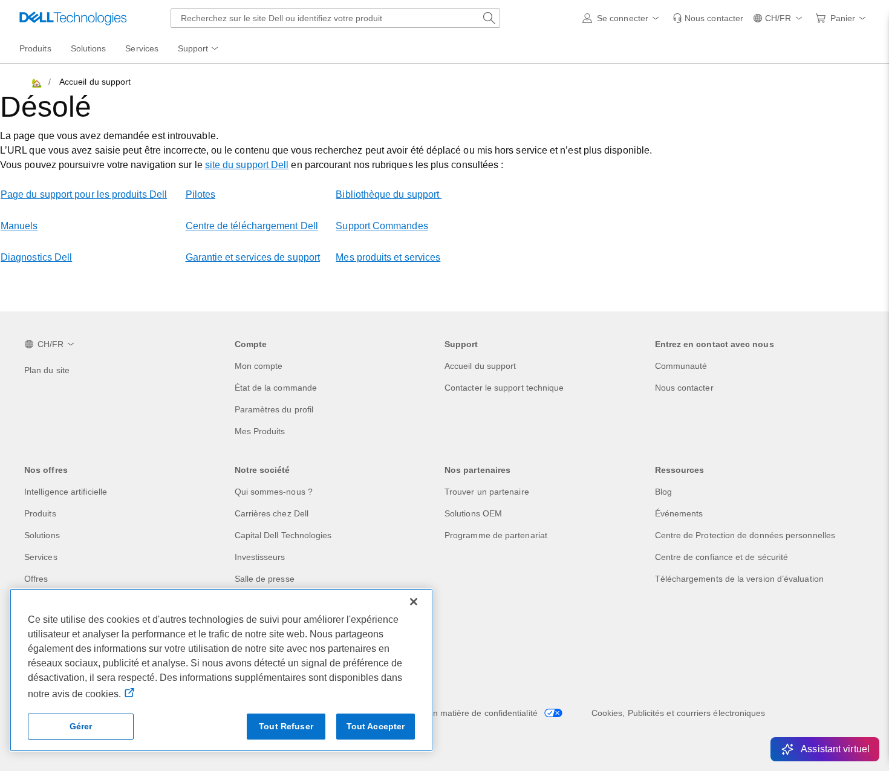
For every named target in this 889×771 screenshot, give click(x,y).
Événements (679, 513)
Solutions (42, 535)
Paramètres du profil (274, 409)
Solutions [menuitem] (88, 48)
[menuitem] (199, 49)
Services (40, 557)
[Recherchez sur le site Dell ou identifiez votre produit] (489, 18)
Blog (663, 491)
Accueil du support (480, 366)
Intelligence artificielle (65, 491)
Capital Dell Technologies (283, 535)
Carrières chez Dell (272, 513)
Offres (36, 579)
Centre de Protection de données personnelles (745, 535)
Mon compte (259, 366)
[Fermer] (413, 601)
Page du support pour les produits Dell (84, 194)
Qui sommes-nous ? (274, 491)
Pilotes (201, 194)
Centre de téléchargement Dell (252, 226)
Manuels (19, 226)
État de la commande (276, 387)
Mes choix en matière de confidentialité (463, 713)
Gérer (81, 726)
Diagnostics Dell (36, 257)
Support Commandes (382, 226)
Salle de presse (265, 579)
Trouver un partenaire (486, 491)
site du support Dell (247, 165)
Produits (40, 513)
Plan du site (47, 370)
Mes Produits (260, 431)
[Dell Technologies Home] (73, 18)
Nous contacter (684, 387)
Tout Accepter (376, 726)
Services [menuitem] (141, 48)
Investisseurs (260, 557)
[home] (35, 82)
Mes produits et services (388, 257)
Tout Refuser (286, 726)
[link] (708, 18)
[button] (623, 18)
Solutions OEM (473, 513)
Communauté (681, 366)
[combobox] (335, 18)
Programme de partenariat (495, 535)
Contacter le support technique (504, 387)
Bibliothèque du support (388, 194)
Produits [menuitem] (35, 48)
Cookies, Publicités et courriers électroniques (678, 713)
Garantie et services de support (253, 257)
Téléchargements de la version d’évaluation (739, 579)
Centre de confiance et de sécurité (722, 557)
